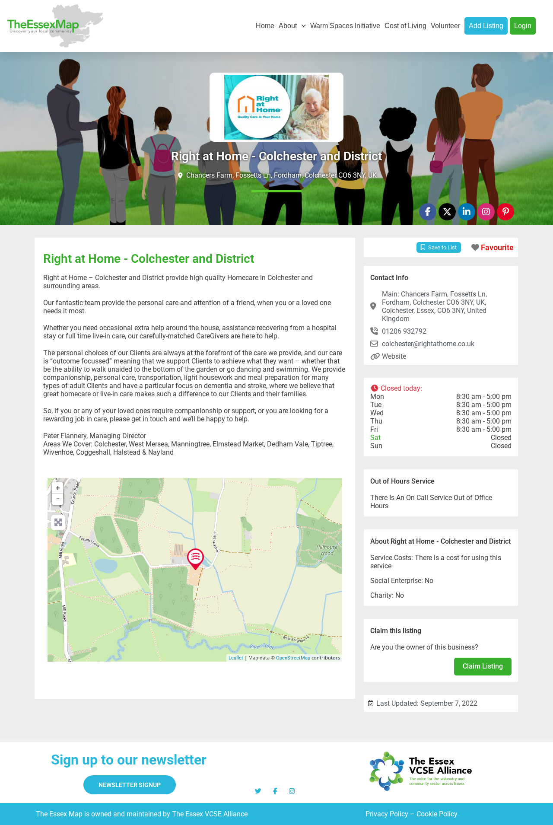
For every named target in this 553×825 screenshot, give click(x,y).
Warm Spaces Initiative (345, 25)
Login (522, 25)
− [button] (58, 498)
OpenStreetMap (293, 658)
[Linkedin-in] (466, 211)
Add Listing (486, 25)
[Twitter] (258, 791)
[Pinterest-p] (505, 211)
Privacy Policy (386, 814)
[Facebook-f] (427, 211)
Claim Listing (483, 666)
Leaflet (236, 658)
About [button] (288, 25)
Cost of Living (405, 25)
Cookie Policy (437, 814)
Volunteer (445, 25)
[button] (441, 388)
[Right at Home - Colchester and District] (195, 559)
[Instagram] (486, 211)
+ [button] (58, 487)
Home (265, 25)
